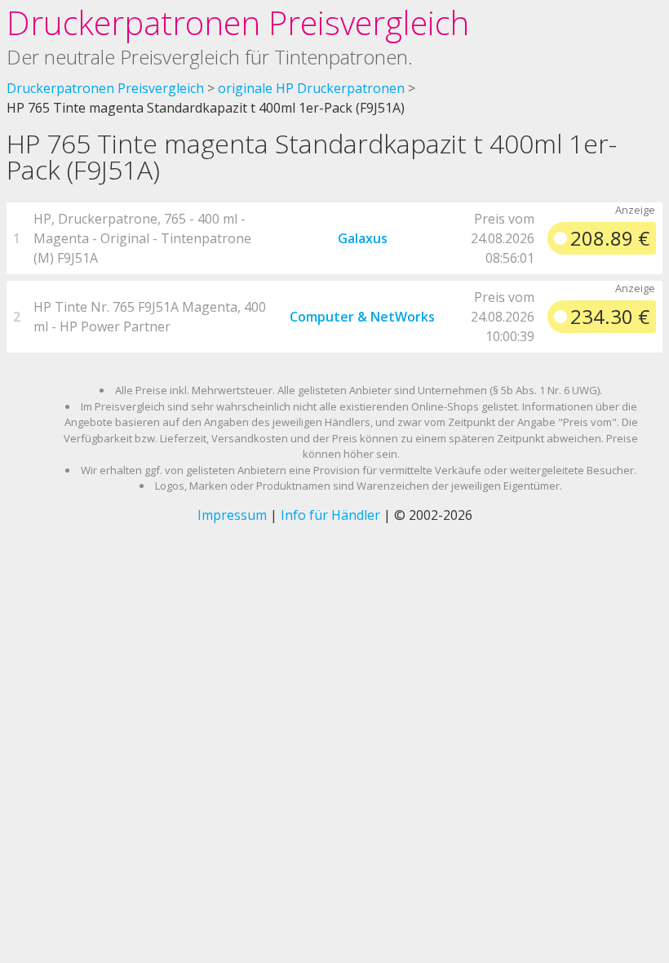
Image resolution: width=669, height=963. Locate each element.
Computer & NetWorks (362, 317)
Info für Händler (330, 515)
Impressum (232, 515)
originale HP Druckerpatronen (311, 88)
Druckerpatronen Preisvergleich (238, 22)
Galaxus (363, 238)
